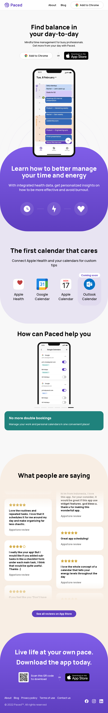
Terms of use (47, 697)
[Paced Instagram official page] (94, 701)
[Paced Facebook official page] (86, 701)
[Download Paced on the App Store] (76, 56)
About (52, 5)
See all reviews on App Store (54, 613)
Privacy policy (29, 697)
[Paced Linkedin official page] (101, 701)
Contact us (63, 697)
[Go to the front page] (14, 5)
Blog (63, 5)
